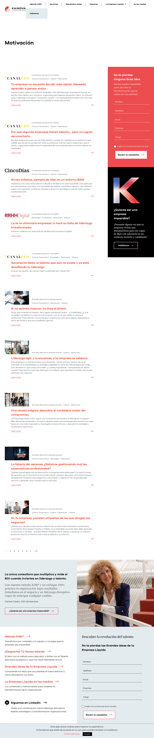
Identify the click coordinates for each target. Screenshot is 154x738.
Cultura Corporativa (40, 79)
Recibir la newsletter (128, 154)
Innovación (46, 218)
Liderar (53, 79)
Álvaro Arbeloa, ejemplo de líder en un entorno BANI (47, 179)
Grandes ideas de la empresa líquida (47, 299)
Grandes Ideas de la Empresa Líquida (31, 666)
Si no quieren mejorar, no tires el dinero (38, 308)
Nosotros (94, 4)
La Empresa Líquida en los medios (29, 681)
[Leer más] (91, 105)
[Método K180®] (28, 636)
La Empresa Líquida (115, 4)
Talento (67, 218)
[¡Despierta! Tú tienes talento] (49, 651)
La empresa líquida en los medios (45, 75)
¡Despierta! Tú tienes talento (25, 651)
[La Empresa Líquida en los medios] (57, 681)
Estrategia (36, 218)
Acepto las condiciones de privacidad (132, 146)
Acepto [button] (87, 734)
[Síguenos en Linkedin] (45, 702)
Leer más (16, 105)
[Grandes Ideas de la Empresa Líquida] (61, 666)
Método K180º (36, 4)
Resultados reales (74, 4)
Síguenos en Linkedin (26, 702)
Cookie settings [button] (72, 734)
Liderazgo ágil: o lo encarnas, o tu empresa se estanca (49, 358)
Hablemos (34, 13)
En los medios (140, 4)
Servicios (54, 4)
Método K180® (14, 636)
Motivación (62, 79)
